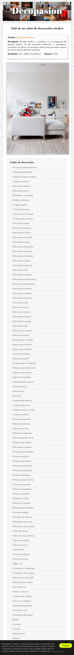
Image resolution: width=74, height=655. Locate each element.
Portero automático (22, 475)
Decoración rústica (21, 312)
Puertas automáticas (22, 489)
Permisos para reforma (23, 451)
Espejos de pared (21, 358)
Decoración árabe (21, 223)
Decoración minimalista (24, 284)
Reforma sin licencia (22, 517)
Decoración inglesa (22, 260)
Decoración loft (20, 270)
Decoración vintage (22, 321)
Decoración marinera (22, 274)
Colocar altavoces (21, 209)
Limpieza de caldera (22, 596)
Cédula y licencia (21, 200)
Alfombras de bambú (22, 172)
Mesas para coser (21, 428)
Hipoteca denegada (22, 377)
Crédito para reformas (23, 218)
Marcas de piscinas (22, 419)
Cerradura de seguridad (24, 568)
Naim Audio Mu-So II (23, 437)
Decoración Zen (20, 326)
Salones (16, 638)
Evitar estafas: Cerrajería (24, 363)
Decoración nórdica (25, 37)
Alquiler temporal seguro (24, 176)
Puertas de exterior (21, 503)
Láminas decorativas (22, 400)
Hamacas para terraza (23, 582)
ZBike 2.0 (17, 563)
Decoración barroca (22, 228)
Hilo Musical (19, 587)
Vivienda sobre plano (23, 615)
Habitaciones (19, 633)
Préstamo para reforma (23, 479)
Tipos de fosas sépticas (23, 535)
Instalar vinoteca (21, 591)
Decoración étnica (21, 242)
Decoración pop (20, 302)
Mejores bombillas (21, 423)
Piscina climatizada (22, 461)
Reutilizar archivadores (24, 526)
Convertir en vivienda (23, 214)
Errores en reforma (21, 354)
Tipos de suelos (20, 545)
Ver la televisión (20, 559)
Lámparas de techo (21, 405)
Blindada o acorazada (23, 195)
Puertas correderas (21, 493)
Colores (16, 629)
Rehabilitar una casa (22, 521)
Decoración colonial (22, 237)
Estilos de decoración (22, 162)
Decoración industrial (23, 256)
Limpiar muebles (21, 414)
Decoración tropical (22, 316)
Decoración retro (21, 307)
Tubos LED (18, 549)
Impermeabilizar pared (23, 382)
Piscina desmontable (22, 465)
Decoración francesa (22, 251)
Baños (16, 619)
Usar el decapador (21, 554)
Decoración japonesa (23, 265)
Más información (58, 651)
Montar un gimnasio (22, 433)
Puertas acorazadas (21, 484)
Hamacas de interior (22, 372)
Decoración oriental (22, 298)
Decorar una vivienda (23, 340)
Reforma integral (21, 512)
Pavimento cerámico (22, 447)
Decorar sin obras (21, 335)
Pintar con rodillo (21, 456)
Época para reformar (22, 349)
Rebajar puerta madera (23, 507)
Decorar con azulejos (23, 330)
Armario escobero (21, 181)
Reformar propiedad (22, 605)
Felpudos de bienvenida (24, 368)
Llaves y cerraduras (22, 601)
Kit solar (17, 395)
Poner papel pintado (22, 470)
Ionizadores (18, 391)
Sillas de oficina (20, 531)
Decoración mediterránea (24, 279)
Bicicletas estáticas (22, 186)
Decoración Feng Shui (23, 246)
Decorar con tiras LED (23, 577)
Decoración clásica (22, 232)
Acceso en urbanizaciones (25, 167)
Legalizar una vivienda (24, 409)
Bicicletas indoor (21, 190)
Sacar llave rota (20, 610)
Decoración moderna (22, 288)
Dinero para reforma (22, 344)
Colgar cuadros (20, 204)
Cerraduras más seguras (24, 573)
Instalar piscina (20, 386)
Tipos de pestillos (21, 540)
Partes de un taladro (22, 442)
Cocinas (17, 624)
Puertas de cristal (21, 498)
